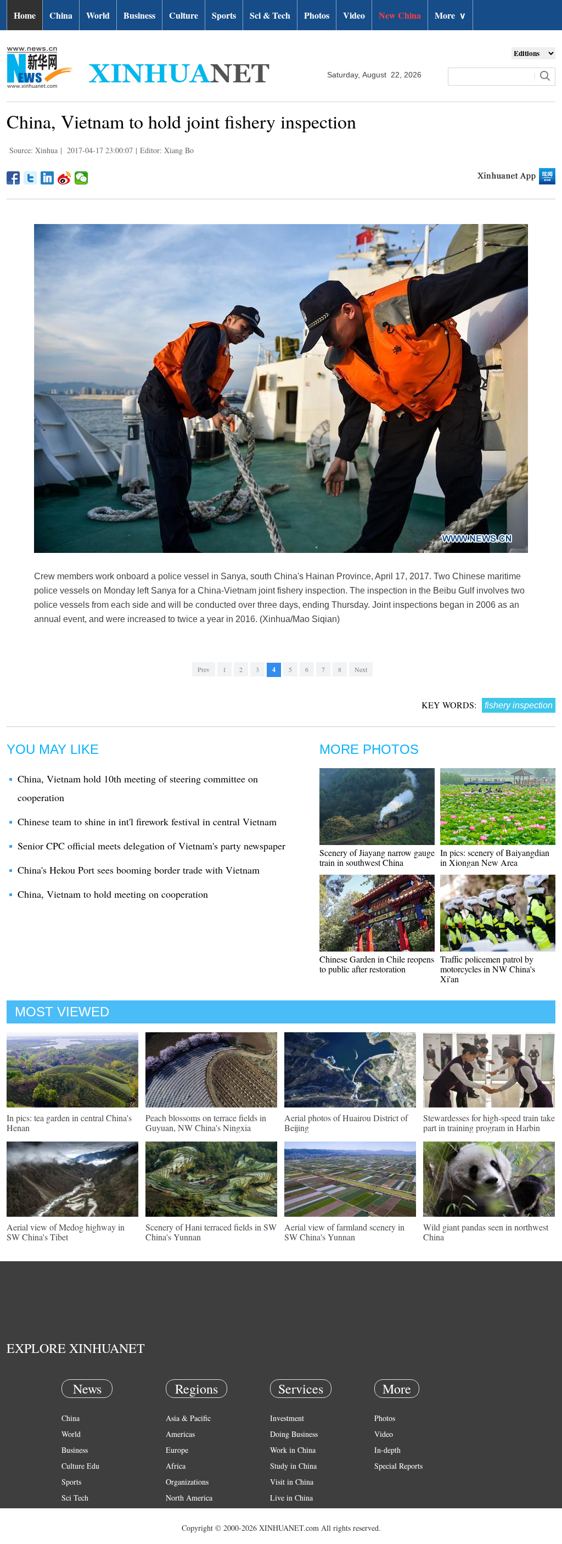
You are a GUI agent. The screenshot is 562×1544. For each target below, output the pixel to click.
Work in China (293, 1450)
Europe (177, 1450)
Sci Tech (74, 1497)
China (60, 15)
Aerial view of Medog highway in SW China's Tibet (66, 1232)
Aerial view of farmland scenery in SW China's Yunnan (344, 1232)
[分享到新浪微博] (64, 177)
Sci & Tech (270, 15)
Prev (204, 669)
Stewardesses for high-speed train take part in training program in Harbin (489, 1122)
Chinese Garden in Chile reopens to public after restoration (376, 964)
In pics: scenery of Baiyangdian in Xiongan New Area (494, 857)
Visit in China (291, 1481)
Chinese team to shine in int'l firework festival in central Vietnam (147, 821)
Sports (224, 15)
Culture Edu (80, 1466)
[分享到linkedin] (47, 177)
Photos (316, 15)
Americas (180, 1434)
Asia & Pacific (188, 1418)
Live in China (291, 1497)
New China (400, 15)
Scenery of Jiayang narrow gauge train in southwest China (377, 857)
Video (354, 15)
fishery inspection (519, 705)
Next (361, 669)
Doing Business (294, 1434)
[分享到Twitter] (30, 177)
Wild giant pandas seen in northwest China (485, 1232)
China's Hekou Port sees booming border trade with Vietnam (139, 869)
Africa (176, 1466)
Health (71, 1513)
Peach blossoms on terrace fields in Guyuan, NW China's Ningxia (205, 1122)
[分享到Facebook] (13, 177)
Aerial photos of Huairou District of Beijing (346, 1122)
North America (189, 1497)
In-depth (387, 1450)
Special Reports (398, 1466)
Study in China (293, 1466)
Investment (287, 1418)
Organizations (187, 1481)
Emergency (287, 1513)
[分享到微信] (81, 177)
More (450, 15)
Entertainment (83, 1529)
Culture (183, 15)
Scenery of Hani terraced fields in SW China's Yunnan (211, 1232)
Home (25, 15)
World (98, 15)
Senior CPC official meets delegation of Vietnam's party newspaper (151, 845)
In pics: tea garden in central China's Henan (69, 1122)
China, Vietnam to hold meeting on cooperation (113, 893)
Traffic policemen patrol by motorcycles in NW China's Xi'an (487, 968)
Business (139, 15)
